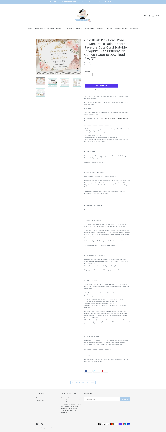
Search (38, 398)
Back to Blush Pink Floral (84, 382)
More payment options (101, 89)
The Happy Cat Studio (46, 428)
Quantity (88, 71)
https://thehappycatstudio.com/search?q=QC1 (113, 118)
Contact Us (39, 400)
